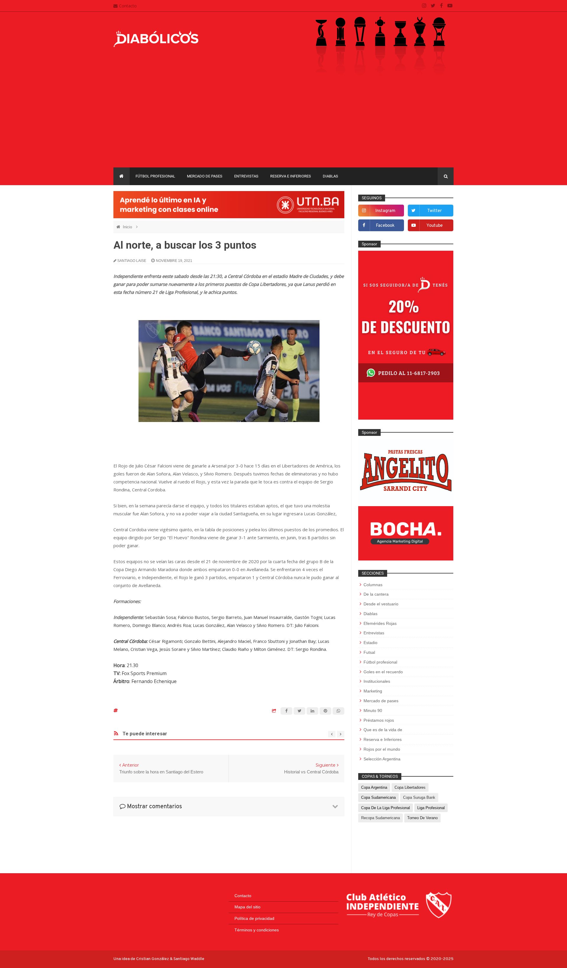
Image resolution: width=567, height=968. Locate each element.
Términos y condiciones (256, 930)
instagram (385, 211)
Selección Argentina (382, 759)
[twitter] (432, 6)
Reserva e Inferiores (290, 176)
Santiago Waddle (188, 959)
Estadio (370, 642)
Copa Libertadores (410, 787)
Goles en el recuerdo (383, 671)
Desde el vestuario (381, 604)
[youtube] (450, 6)
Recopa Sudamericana (380, 818)
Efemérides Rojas (380, 623)
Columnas (373, 584)
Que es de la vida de (383, 729)
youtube (434, 226)
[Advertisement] (283, 123)
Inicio (128, 227)
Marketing (373, 691)
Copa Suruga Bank (419, 797)
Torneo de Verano (422, 818)
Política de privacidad (254, 918)
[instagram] (424, 6)
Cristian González (153, 959)
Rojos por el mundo (382, 749)
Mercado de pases (204, 176)
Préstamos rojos (379, 720)
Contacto (128, 6)
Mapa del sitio (247, 907)
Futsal (369, 652)
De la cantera (376, 594)
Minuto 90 (373, 710)
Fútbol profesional (155, 176)
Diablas (330, 176)
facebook (385, 226)
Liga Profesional (431, 808)
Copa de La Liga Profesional (385, 808)
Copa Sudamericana (378, 797)
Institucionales (377, 681)
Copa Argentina (374, 787)
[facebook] (441, 6)
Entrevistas (246, 176)
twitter (434, 211)
